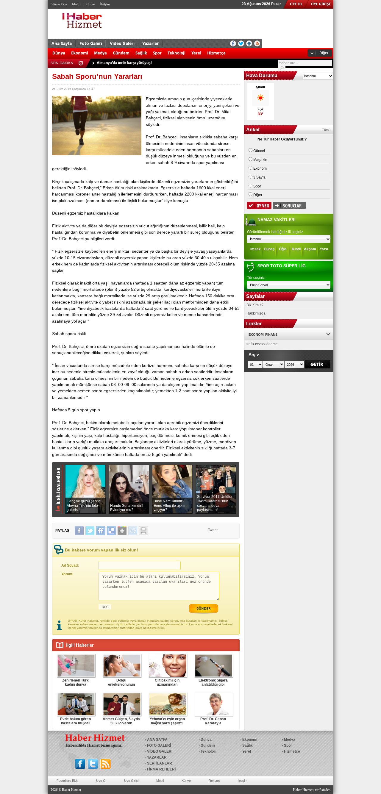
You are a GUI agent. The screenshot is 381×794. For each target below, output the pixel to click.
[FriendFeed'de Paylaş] (100, 530)
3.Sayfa (259, 177)
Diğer (323, 53)
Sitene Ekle (59, 4)
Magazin (260, 160)
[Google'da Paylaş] (122, 530)
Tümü (326, 130)
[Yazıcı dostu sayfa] (143, 530)
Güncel (259, 151)
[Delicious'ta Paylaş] (111, 530)
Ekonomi (79, 53)
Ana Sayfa (61, 43)
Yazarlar (150, 43)
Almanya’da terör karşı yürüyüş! (124, 63)
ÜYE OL (296, 4)
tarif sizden (322, 790)
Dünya (58, 53)
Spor (157, 53)
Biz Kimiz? (254, 305)
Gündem (121, 53)
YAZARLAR (157, 757)
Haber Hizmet (303, 790)
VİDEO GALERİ (159, 751)
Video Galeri (122, 43)
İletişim (105, 4)
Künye (90, 4)
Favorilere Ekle (67, 780)
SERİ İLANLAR (159, 763)
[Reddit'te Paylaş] (132, 530)
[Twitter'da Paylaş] (89, 530)
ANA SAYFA (157, 739)
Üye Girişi (131, 780)
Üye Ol (101, 780)
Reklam (214, 780)
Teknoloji (176, 53)
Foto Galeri (90, 43)
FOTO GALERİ (159, 745)
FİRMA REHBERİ (161, 769)
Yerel (196, 53)
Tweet (213, 530)
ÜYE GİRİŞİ (320, 4)
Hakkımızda (256, 313)
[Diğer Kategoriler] (232, 50)
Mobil (76, 4)
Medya (100, 53)
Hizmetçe (216, 53)
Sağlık (141, 53)
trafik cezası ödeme (262, 344)
